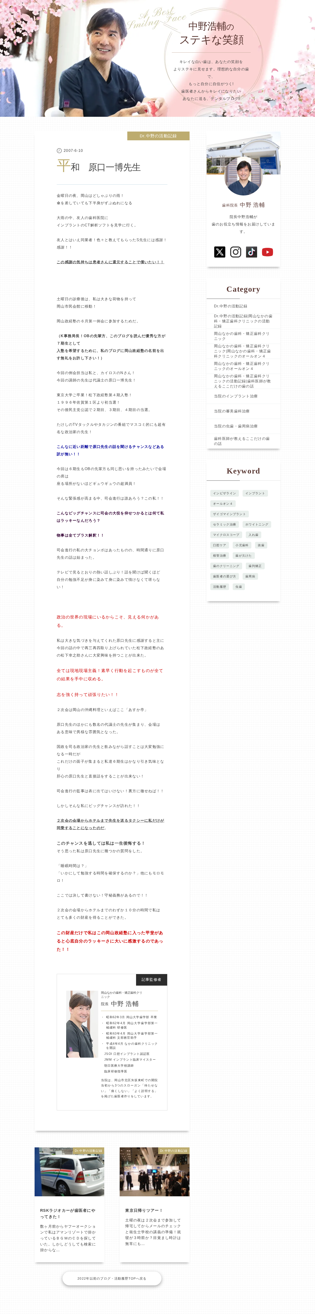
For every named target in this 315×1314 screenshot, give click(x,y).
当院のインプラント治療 (236, 396)
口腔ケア (219, 545)
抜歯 (261, 545)
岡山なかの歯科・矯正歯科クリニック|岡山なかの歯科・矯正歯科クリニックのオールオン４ (242, 351)
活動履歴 (219, 586)
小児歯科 (242, 545)
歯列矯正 (255, 566)
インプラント (255, 493)
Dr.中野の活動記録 (158, 136)
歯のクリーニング (226, 566)
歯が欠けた (243, 555)
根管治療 (219, 555)
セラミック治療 (224, 524)
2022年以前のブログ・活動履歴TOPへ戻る (111, 1278)
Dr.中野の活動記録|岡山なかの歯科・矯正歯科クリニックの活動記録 (243, 321)
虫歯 (238, 586)
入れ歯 (254, 535)
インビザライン (224, 493)
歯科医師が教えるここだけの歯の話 (242, 441)
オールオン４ (223, 503)
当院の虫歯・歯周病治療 (236, 426)
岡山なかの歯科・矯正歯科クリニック (242, 336)
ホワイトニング (256, 524)
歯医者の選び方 (224, 576)
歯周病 (250, 576)
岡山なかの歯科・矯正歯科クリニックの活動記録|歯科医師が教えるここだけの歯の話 (242, 381)
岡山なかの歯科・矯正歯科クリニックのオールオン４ (242, 366)
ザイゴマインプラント (229, 514)
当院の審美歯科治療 (232, 411)
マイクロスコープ (226, 535)
